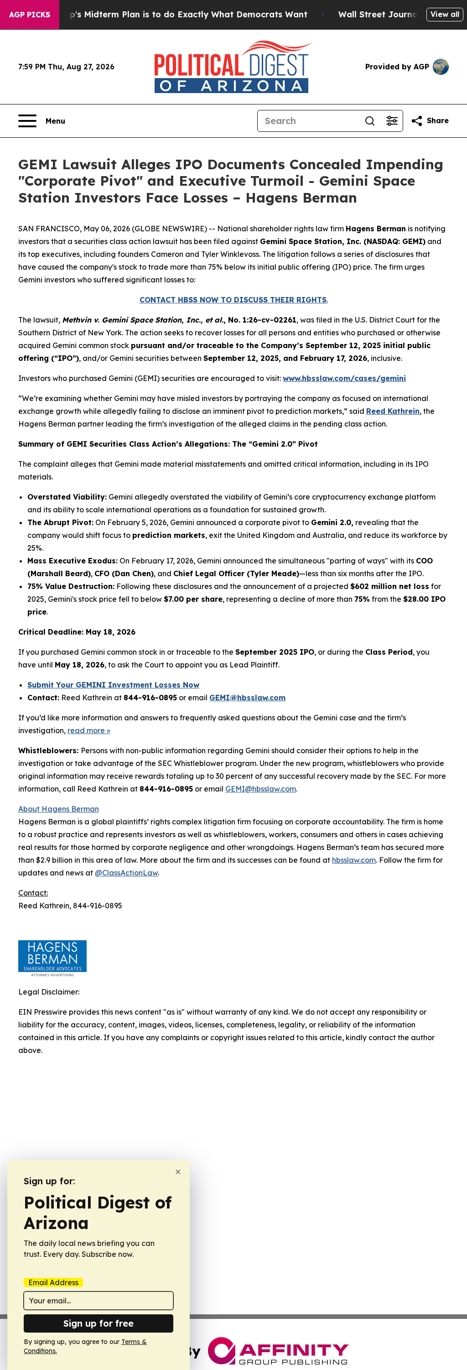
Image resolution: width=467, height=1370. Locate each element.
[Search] (370, 120)
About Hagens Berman (58, 808)
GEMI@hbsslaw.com (260, 788)
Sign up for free (98, 1323)
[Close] (178, 1171)
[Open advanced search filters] (392, 120)
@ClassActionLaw (126, 872)
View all (445, 14)
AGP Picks (29, 14)
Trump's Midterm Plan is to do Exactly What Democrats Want (177, 14)
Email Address (53, 1282)
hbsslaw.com (354, 860)
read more (86, 730)
